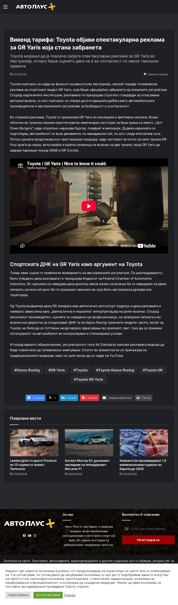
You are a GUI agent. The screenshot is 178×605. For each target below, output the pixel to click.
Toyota (81, 370)
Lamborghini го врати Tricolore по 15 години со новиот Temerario (33, 465)
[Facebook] (24, 535)
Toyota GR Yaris (89, 379)
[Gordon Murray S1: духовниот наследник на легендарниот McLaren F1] (89, 443)
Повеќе (70, 595)
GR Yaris (58, 370)
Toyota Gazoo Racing (116, 370)
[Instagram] (35, 535)
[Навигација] (5, 8)
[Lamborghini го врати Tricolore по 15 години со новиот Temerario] (34, 443)
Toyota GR (154, 370)
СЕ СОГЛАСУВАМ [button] (48, 595)
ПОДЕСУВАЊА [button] (18, 595)
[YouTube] (29, 535)
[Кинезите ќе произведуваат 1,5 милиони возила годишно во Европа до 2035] (144, 443)
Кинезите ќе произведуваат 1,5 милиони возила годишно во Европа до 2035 (143, 465)
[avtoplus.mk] (35, 7)
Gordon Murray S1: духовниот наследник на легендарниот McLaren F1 (87, 465)
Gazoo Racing (28, 370)
